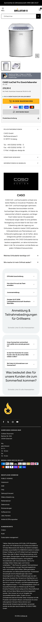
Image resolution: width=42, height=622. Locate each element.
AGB (2, 486)
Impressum (4, 482)
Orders (3, 530)
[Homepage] (8, 403)
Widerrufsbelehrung (7, 497)
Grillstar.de (23, 616)
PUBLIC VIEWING (7, 478)
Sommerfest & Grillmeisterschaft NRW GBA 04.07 (21, 3)
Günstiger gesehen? (12, 157)
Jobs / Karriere (5, 516)
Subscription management (9, 537)
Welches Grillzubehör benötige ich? (17, 256)
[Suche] (38, 16)
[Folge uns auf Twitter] (8, 422)
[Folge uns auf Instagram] (12, 422)
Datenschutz (5, 504)
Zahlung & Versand (7, 493)
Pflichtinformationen (13, 129)
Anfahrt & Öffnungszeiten (9, 519)
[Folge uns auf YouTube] (17, 422)
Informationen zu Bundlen (15, 163)
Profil (2, 534)
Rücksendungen (6, 508)
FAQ (2, 490)
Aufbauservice (5, 512)
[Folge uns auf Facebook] (3, 422)
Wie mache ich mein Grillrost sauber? (17, 262)
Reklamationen (6, 501)
